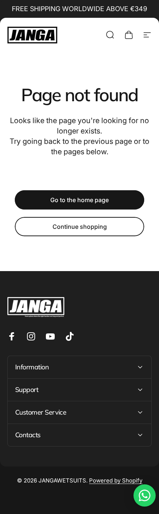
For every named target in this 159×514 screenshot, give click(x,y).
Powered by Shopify (115, 480)
